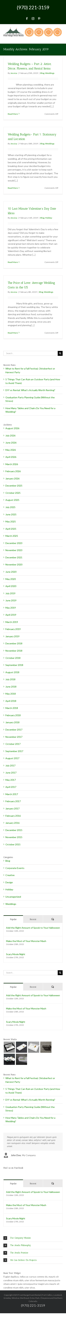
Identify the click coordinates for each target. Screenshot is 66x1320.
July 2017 (10, 765)
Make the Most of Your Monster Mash (26, 941)
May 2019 (10, 607)
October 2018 (12, 657)
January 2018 (12, 722)
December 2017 (13, 729)
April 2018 (10, 700)
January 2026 (12, 478)
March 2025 (11, 535)
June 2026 (10, 442)
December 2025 (13, 485)
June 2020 (10, 571)
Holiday (48, 218)
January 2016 (12, 822)
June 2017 (10, 772)
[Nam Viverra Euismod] (46, 1047)
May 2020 (10, 579)
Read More (13, 114)
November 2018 (13, 650)
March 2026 (11, 464)
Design (9, 882)
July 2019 (10, 593)
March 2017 (11, 794)
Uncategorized (13, 896)
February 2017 (13, 801)
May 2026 (10, 449)
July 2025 (10, 507)
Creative (10, 875)
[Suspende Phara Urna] (21, 1059)
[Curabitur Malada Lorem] (9, 1059)
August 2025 (12, 499)
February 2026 (13, 471)
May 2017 (10, 779)
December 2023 (13, 543)
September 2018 (14, 665)
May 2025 (10, 521)
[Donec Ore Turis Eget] (9, 1047)
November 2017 (13, 736)
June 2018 (10, 686)
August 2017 (12, 758)
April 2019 (10, 614)
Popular (13, 919)
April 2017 (10, 786)
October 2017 (12, 743)
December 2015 (13, 830)
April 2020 (10, 586)
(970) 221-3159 (33, 7)
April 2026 (10, 456)
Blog (42, 73)
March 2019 (11, 622)
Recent (33, 919)
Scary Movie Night (15, 954)
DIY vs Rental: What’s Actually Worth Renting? (30, 390)
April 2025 (10, 528)
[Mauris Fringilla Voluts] (21, 1047)
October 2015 (12, 844)
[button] (33, 1238)
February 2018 (13, 715)
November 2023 (13, 550)
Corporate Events (14, 868)
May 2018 (10, 693)
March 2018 (11, 708)
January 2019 (12, 636)
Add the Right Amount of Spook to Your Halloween (33, 927)
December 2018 (13, 643)
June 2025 (10, 514)
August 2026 (12, 428)
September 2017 (14, 751)
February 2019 (13, 629)
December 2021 (13, 557)
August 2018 (12, 672)
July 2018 (10, 679)
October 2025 (12, 492)
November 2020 (13, 564)
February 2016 (13, 815)
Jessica (13, 73)
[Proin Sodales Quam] (33, 1047)
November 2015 (13, 837)
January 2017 (12, 808)
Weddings (49, 73)
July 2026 (10, 435)
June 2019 (10, 600)
